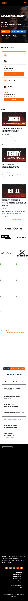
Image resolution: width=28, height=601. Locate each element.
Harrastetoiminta (17, 581)
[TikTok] (21, 568)
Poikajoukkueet (17, 577)
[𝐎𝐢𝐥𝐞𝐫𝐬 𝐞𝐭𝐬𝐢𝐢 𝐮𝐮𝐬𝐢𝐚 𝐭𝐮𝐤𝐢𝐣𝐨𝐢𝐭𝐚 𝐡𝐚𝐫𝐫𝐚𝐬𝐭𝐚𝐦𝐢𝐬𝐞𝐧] (20, 338)
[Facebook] (6, 568)
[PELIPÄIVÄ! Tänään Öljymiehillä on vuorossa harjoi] (20, 362)
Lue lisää (4, 144)
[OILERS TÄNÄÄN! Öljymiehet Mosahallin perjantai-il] (7, 362)
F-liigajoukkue (18, 572)
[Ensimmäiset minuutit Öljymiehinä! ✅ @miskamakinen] (7, 346)
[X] (10, 568)
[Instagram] (14, 568)
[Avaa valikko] (25, 3)
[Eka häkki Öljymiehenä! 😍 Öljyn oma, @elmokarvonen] (7, 354)
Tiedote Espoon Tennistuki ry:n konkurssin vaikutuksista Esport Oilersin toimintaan (14, 203)
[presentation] (14, 119)
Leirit (20, 583)
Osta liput (14, 74)
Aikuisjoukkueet (17, 574)
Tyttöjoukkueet (17, 579)
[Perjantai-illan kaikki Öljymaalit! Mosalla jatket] (20, 346)
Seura (20, 587)
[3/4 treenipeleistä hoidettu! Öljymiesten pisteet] (20, 354)
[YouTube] (18, 568)
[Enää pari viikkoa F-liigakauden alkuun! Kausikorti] (7, 338)
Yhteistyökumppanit (16, 585)
